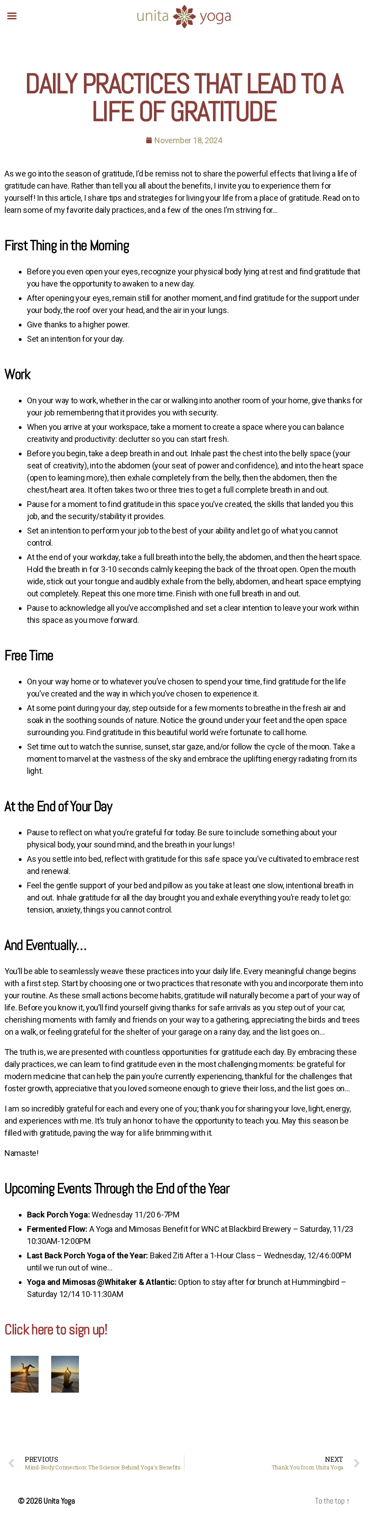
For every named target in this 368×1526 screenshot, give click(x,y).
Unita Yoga (59, 1500)
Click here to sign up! (55, 1329)
